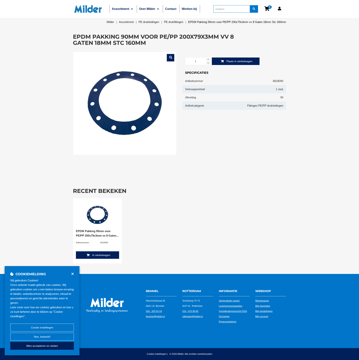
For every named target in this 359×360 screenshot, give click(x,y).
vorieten (266, 306)
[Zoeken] (254, 9)
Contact (170, 8)
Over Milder (147, 8)
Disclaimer (224, 316)
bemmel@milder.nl (155, 316)
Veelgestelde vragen (229, 301)
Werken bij (189, 8)
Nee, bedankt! (42, 336)
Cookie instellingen (42, 327)
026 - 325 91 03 (154, 311)
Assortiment (120, 8)
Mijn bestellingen (264, 311)
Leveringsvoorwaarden (230, 306)
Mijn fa (258, 306)
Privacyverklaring (227, 321)
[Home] (88, 9)
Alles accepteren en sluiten (42, 345)
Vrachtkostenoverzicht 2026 (233, 311)
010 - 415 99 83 (190, 311)
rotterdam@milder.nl (192, 316)
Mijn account (261, 316)
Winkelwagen (262, 301)
